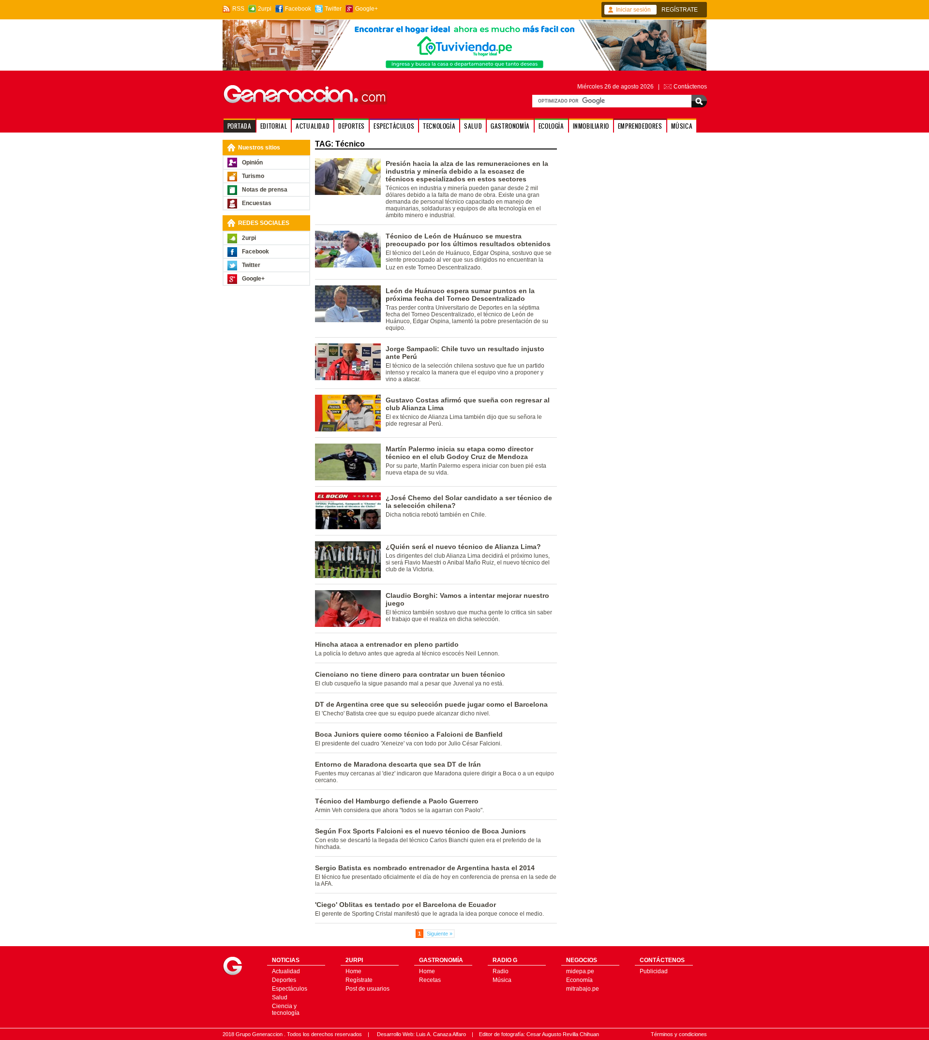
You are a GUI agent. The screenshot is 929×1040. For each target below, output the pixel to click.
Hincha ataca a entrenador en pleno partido (387, 644)
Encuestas (256, 203)
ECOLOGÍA (551, 126)
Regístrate (359, 980)
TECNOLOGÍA (439, 126)
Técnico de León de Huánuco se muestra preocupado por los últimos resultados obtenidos (468, 240)
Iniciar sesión (633, 9)
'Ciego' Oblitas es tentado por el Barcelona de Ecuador (405, 904)
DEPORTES (351, 126)
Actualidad (286, 971)
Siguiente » (439, 933)
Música (502, 980)
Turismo (253, 176)
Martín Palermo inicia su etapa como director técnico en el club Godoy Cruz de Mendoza (459, 453)
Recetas (430, 980)
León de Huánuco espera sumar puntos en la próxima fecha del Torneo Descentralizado (460, 294)
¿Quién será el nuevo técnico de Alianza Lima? (463, 546)
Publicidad (654, 971)
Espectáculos (289, 988)
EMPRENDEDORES (640, 126)
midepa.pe (580, 971)
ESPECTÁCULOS (394, 126)
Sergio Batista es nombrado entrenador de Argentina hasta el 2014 (425, 868)
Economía (579, 980)
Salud (279, 997)
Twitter (333, 8)
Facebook (298, 8)
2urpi (264, 8)
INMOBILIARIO (591, 126)
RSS (238, 8)
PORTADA (239, 126)
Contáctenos (690, 86)
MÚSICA (682, 126)
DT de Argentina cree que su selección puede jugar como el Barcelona (431, 704)
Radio (501, 971)
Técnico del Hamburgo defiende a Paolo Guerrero (397, 801)
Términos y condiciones (679, 1034)
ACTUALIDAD (313, 126)
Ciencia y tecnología (286, 1009)
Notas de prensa (264, 189)
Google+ (366, 8)
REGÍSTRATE (679, 9)
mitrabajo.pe (582, 988)
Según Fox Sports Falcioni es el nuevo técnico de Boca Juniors (420, 831)
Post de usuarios (367, 988)
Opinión (252, 162)
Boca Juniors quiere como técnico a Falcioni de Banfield (409, 734)
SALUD (473, 126)
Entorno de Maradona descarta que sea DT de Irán (398, 764)
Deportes (284, 980)
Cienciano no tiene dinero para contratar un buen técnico (410, 674)
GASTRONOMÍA (510, 126)
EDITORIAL (273, 126)
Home (353, 971)
